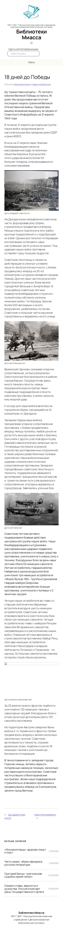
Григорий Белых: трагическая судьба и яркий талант (23, 875)
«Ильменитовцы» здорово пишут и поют (25, 851)
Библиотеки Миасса (31, 34)
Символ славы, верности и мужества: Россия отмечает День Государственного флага (24, 888)
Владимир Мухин (22, 84)
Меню (31, 62)
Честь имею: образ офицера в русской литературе (23, 863)
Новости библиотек (41, 84)
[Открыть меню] (31, 43)
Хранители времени (45, 814)
